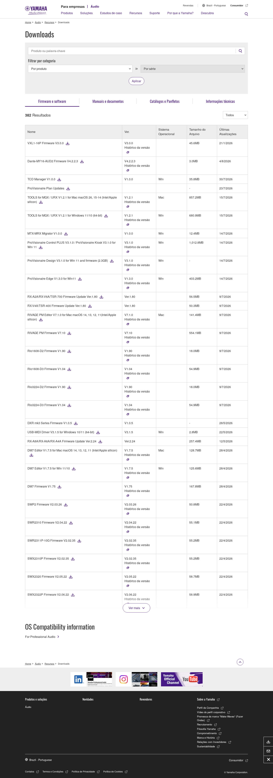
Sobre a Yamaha (206, 699)
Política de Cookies (113, 771)
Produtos (67, 13)
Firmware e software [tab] (52, 101)
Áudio (95, 6)
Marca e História (206, 737)
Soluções (86, 13)
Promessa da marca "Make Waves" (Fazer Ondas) (220, 718)
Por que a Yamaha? (180, 13)
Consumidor (236, 5)
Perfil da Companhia (208, 707)
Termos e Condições (53, 771)
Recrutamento (204, 724)
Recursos (135, 13)
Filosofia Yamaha (206, 729)
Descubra (207, 13)
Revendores (146, 699)
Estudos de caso (111, 13)
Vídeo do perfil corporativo (211, 712)
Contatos (29, 771)
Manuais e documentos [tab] (108, 101)
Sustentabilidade (206, 746)
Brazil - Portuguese (216, 5)
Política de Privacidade (83, 771)
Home (28, 22)
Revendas (188, 5)
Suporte (155, 13)
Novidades (87, 699)
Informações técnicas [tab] (220, 101)
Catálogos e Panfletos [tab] (164, 101)
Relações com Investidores (211, 742)
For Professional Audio (40, 637)
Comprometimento (207, 733)
